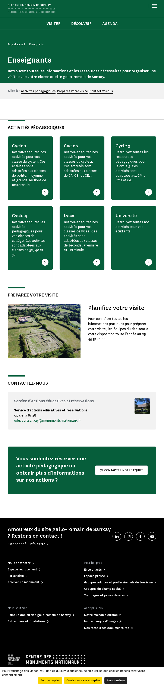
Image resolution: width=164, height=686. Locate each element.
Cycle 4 (19, 216)
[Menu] (154, 6)
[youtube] (152, 536)
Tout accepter (50, 680)
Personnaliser (116, 680)
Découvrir (81, 23)
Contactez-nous (101, 91)
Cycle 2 (71, 146)
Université (126, 216)
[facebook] (140, 536)
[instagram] (128, 536)
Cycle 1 (19, 146)
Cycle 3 (123, 146)
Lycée (69, 216)
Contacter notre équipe (123, 470)
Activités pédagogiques (38, 91)
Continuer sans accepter (83, 680)
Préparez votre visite (72, 91)
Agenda (110, 23)
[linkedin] (117, 536)
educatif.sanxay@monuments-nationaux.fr (47, 420)
